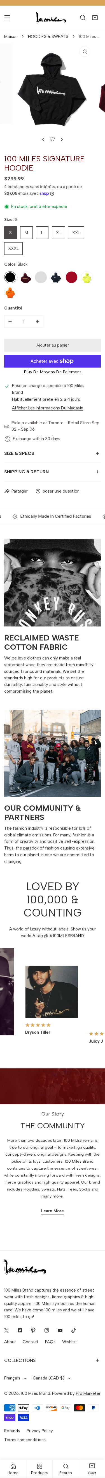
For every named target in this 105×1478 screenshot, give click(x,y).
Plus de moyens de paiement (52, 372)
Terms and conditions (25, 1439)
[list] (52, 94)
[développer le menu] (7, 18)
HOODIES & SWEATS (48, 36)
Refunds (12, 1430)
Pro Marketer (88, 1393)
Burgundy (26, 277)
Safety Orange (10, 293)
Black (10, 277)
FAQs (50, 1341)
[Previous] (43, 139)
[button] (95, 18)
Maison (11, 36)
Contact (30, 1341)
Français (12, 1378)
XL (58, 232)
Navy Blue (56, 277)
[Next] (61, 139)
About (10, 1341)
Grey (41, 277)
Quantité (13, 308)
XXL (76, 232)
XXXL (13, 248)
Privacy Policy (40, 1430)
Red (72, 277)
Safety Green (87, 277)
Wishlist (69, 1341)
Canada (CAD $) (48, 1378)
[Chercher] (83, 18)
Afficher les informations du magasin (47, 408)
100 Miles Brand (35, 1393)
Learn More (52, 1210)
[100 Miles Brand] (51, 18)
